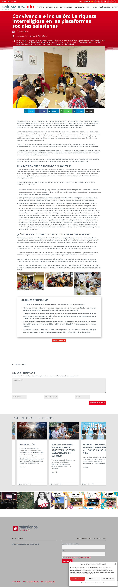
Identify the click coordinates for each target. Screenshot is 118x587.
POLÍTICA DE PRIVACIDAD (31, 582)
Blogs (27, 425)
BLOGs (95, 7)
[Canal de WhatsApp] (111, 1)
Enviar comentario (97, 403)
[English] (85, 1)
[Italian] (89, 1)
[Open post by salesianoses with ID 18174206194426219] (109, 500)
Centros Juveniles (66, 7)
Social (56, 7)
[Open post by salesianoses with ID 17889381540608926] (42, 500)
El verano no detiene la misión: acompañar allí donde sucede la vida (91, 453)
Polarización (27, 453)
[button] (114, 564)
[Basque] (80, 1)
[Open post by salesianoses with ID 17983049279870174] (92, 500)
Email (63, 550)
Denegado (92, 578)
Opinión (88, 7)
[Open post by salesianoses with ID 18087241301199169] (8, 500)
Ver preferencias (108, 578)
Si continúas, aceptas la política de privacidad (77, 557)
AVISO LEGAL (16, 582)
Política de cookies (85, 582)
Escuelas (49, 7)
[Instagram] (102, 1)
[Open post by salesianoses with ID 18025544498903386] (25, 500)
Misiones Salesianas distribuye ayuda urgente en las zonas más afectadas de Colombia (59, 453)
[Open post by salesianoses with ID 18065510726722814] (59, 500)
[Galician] (87, 1)
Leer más (18, 467)
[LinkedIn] (114, 1)
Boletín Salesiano (104, 7)
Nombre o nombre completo (70, 544)
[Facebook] (95, 1)
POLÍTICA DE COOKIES (48, 582)
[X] (98, 1)
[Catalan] (83, 1)
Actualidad (40, 7)
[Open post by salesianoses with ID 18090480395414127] (75, 500)
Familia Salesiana (79, 7)
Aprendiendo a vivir (20, 425)
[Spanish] (92, 1)
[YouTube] (105, 1)
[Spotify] (108, 1)
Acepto (77, 578)
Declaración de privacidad (97, 582)
